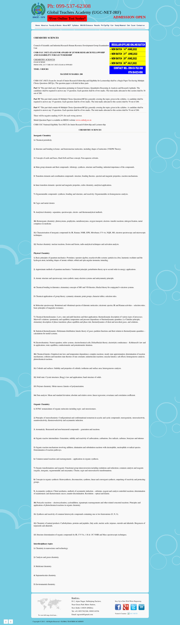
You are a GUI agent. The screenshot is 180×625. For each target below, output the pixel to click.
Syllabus (75, 25)
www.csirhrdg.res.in (83, 120)
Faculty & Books (55, 25)
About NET (67, 25)
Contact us (141, 25)
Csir (112, 25)
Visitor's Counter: (121, 613)
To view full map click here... (47, 615)
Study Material (120, 25)
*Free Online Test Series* (67, 18)
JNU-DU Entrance (86, 25)
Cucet (133, 25)
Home (37, 25)
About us (44, 25)
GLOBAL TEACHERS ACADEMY (72, 621)
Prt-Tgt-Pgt (105, 25)
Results (97, 25)
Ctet (128, 25)
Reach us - (76, 598)
